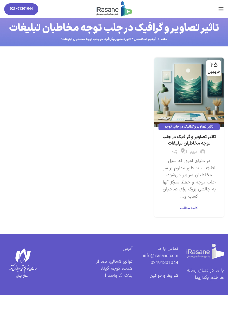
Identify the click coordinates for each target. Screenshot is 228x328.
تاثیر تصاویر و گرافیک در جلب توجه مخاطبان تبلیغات (189, 140)
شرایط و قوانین (164, 275)
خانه (164, 39)
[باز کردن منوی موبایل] (221, 9)
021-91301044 (21, 9)
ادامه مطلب (189, 208)
